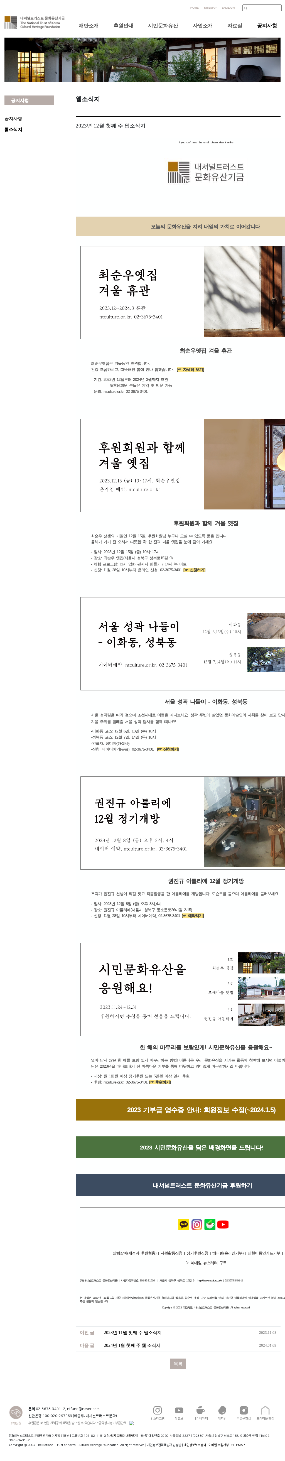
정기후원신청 (196, 1253)
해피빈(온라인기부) (228, 1253)
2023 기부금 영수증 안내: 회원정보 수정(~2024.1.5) (201, 1110)
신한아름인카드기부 (265, 1253)
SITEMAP (238, 1445)
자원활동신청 (170, 1253)
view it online (226, 142)
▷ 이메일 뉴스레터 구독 (206, 1263)
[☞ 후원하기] (160, 1082)
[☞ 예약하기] (193, 915)
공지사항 (13, 118)
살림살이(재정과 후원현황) (135, 1253)
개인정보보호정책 (195, 1445)
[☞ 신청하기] (194, 570)
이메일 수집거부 (218, 1445)
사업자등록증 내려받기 (122, 1436)
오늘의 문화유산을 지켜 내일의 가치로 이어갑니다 (205, 226)
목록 (178, 1363)
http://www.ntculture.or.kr (210, 1280)
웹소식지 (13, 129)
